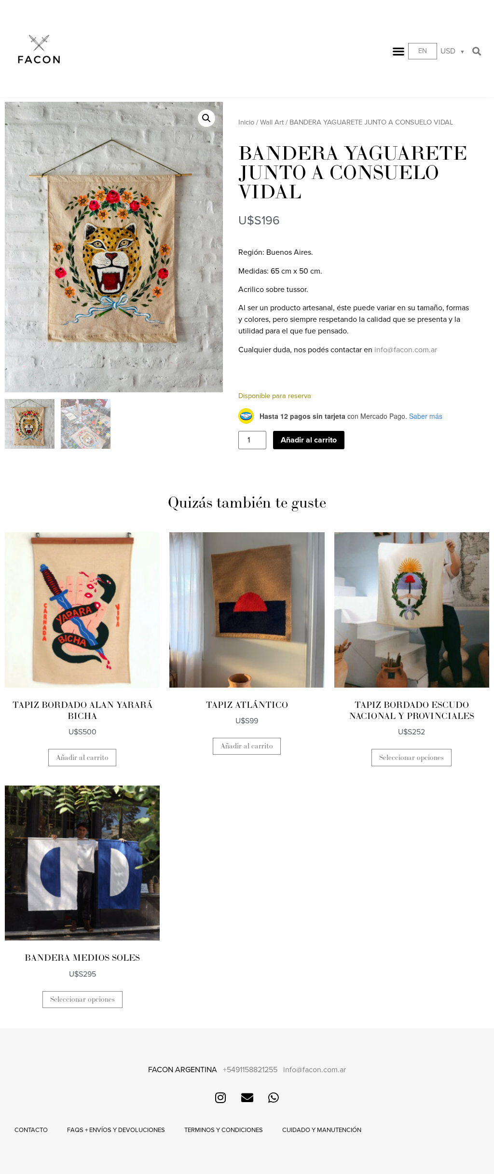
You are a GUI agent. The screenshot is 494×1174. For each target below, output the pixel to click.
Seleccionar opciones (411, 757)
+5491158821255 (250, 1070)
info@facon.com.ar (405, 350)
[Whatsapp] (273, 1097)
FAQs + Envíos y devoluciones (116, 1130)
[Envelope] (247, 1097)
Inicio (246, 122)
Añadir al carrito (309, 440)
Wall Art (272, 122)
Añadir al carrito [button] (82, 757)
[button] (398, 51)
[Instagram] (220, 1097)
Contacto (31, 1130)
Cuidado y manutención (321, 1130)
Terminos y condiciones (223, 1130)
